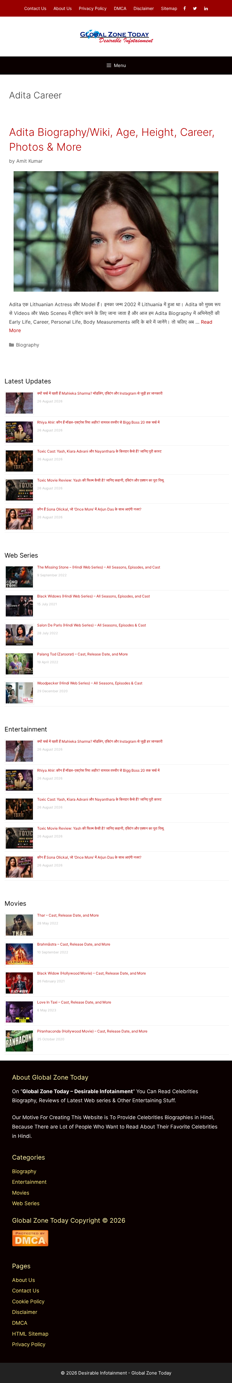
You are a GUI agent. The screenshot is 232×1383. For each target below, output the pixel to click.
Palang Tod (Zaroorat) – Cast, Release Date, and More (82, 654)
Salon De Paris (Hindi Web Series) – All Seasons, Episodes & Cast (91, 625)
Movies (20, 1193)
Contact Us (35, 8)
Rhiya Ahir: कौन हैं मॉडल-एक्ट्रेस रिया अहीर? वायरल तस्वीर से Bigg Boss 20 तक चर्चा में (98, 422)
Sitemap (169, 8)
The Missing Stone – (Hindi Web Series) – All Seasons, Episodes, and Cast (98, 567)
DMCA (120, 8)
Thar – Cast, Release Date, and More (68, 915)
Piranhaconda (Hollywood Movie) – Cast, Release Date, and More (92, 1031)
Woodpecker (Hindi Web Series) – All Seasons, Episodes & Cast (89, 683)
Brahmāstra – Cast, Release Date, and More (73, 944)
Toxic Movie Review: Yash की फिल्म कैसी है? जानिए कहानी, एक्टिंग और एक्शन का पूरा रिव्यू (100, 480)
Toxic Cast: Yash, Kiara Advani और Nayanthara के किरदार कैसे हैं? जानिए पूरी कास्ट (99, 451)
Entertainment (29, 1182)
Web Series (26, 1203)
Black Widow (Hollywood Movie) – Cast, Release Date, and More (91, 973)
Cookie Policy (28, 1301)
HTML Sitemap (30, 1334)
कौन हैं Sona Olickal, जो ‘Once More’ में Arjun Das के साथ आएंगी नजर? (89, 509)
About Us (62, 8)
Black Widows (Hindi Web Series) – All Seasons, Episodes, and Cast (93, 596)
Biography (27, 345)
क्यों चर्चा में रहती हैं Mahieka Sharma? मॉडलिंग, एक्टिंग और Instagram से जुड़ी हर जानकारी (100, 393)
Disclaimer (144, 8)
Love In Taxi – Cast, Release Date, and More (74, 1002)
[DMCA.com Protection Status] (30, 1244)
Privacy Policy (93, 8)
